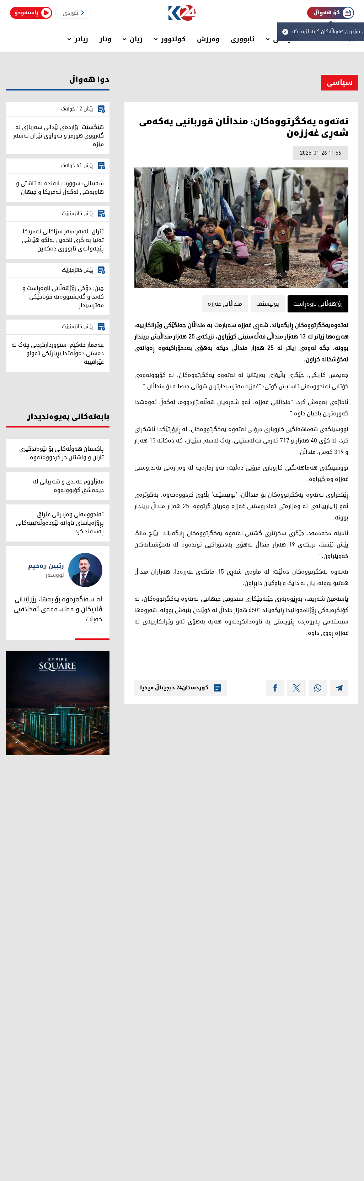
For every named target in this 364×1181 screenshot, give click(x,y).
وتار (105, 39)
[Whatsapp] (318, 688)
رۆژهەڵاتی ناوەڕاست (318, 304)
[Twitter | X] (296, 688)
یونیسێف (267, 304)
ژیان (136, 39)
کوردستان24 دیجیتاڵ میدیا (174, 687)
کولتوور (173, 39)
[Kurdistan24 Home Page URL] (182, 13)
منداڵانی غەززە (225, 304)
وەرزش (208, 39)
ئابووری (243, 39)
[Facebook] (275, 688)
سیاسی (340, 82)
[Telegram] (339, 688)
